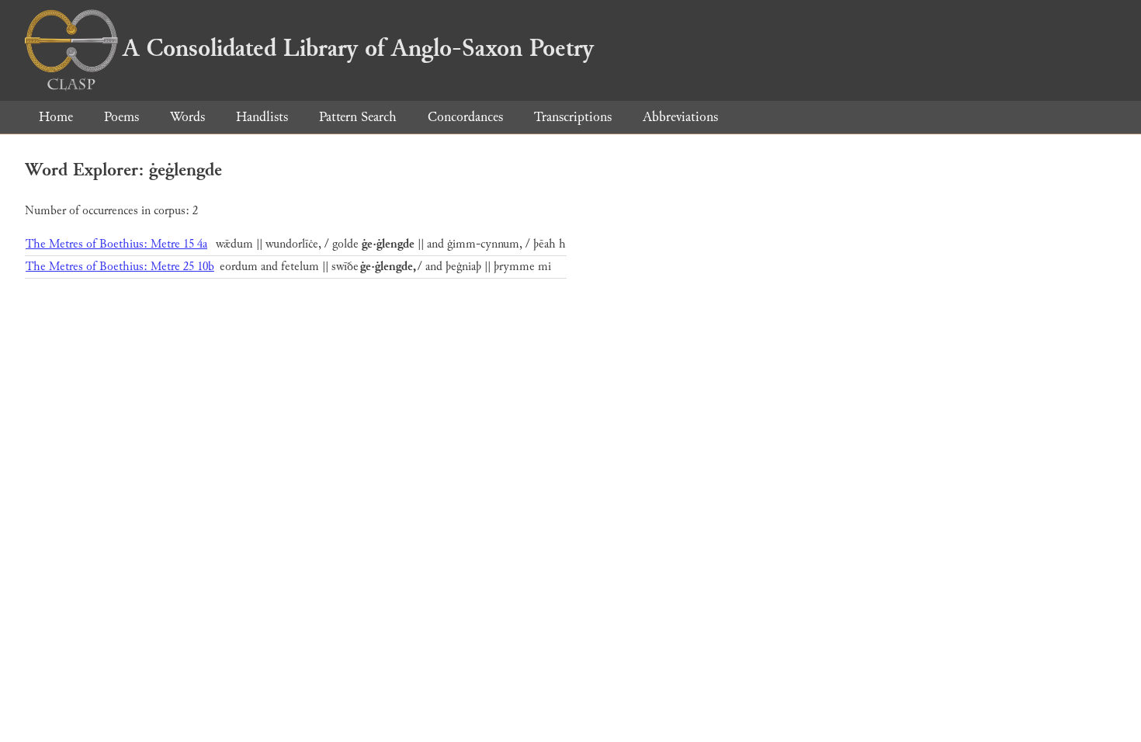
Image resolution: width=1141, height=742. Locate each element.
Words (187, 117)
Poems (121, 117)
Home (56, 117)
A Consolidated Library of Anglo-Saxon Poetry (358, 48)
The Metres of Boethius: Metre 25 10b (120, 267)
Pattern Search (358, 117)
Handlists (262, 117)
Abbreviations (680, 117)
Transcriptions (573, 117)
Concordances (465, 117)
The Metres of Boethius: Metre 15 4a (116, 244)
